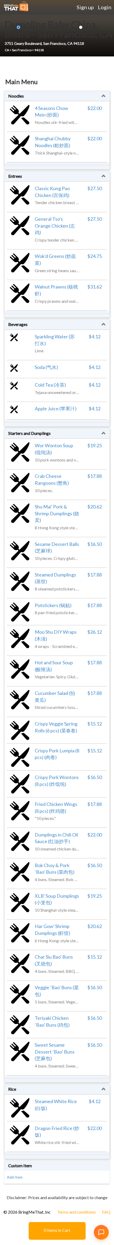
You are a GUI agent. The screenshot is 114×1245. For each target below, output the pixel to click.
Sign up (85, 7)
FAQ (106, 1211)
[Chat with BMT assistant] (101, 1232)
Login (104, 7)
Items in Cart (57, 1230)
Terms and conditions (76, 1211)
